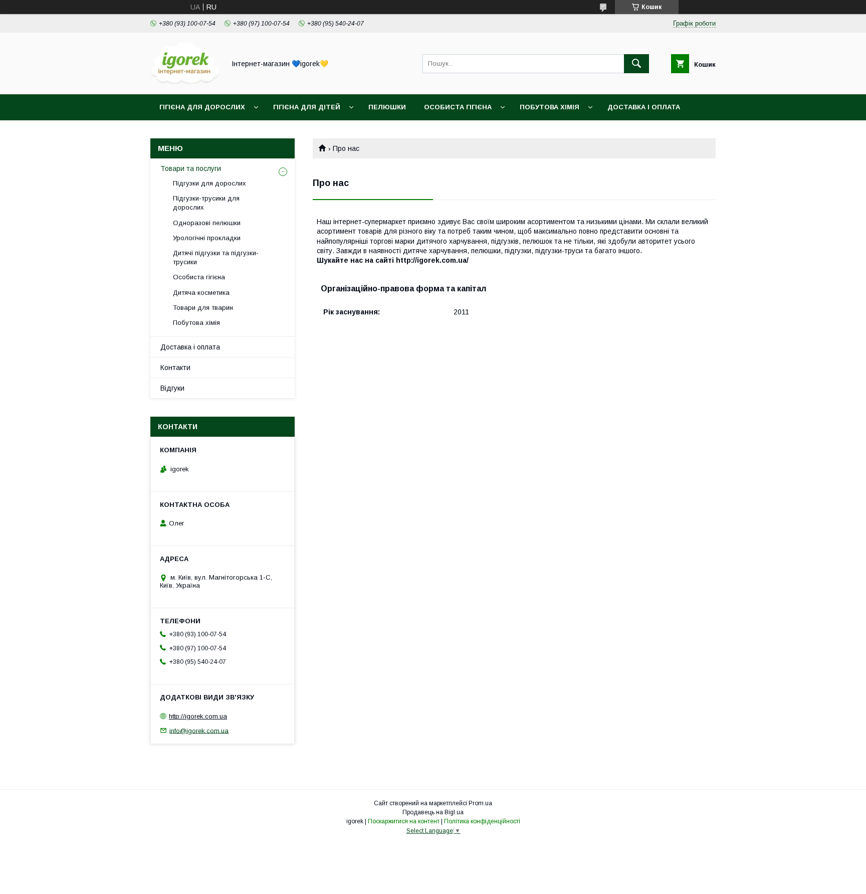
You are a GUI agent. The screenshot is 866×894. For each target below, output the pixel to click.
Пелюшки (387, 107)
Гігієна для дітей (306, 107)
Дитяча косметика (201, 292)
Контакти (175, 368)
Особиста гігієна (458, 107)
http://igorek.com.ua (198, 716)
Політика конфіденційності (482, 821)
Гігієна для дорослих (202, 107)
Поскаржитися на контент (404, 821)
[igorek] (185, 81)
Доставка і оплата (643, 107)
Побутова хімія (549, 107)
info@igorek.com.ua (199, 730)
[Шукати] (636, 63)
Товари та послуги (190, 168)
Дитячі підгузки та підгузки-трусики (216, 257)
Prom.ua (480, 803)
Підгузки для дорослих (209, 183)
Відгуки (172, 388)
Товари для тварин (203, 307)
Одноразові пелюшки (207, 223)
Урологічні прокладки (207, 238)
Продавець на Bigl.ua (433, 812)
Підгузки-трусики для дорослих (206, 203)
